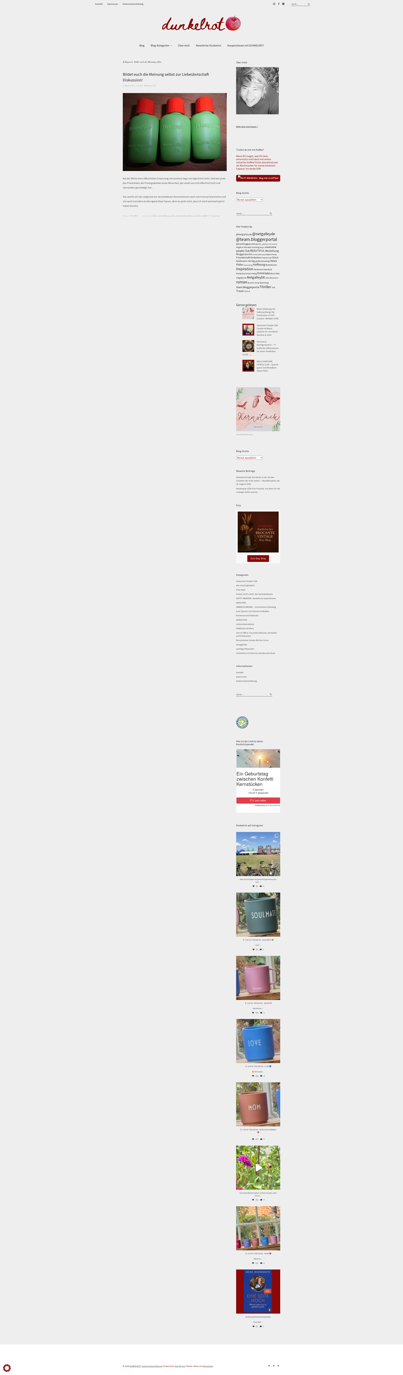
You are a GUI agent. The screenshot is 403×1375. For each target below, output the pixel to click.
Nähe (267, 278)
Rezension (274, 278)
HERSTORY (241, 602)
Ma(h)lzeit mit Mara (245, 628)
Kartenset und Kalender (247, 615)
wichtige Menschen (245, 648)
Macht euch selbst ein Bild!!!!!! (199, 216)
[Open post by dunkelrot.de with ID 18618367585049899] (258, 1041)
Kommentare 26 (150, 85)
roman (241, 282)
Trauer (240, 291)
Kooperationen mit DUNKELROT (245, 45)
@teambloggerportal (245, 244)
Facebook (278, 4)
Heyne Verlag (248, 265)
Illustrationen (271, 265)
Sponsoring (216, 216)
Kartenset (258, 269)
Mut (277, 273)
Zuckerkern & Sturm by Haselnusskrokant (255, 653)
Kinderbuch (241, 273)
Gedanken (256, 257)
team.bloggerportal (247, 287)
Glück (275, 257)
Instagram (274, 4)
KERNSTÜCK (241, 619)
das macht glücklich (245, 585)
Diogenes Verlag (270, 254)
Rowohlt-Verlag (253, 283)
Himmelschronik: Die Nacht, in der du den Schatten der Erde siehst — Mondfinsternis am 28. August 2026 (258, 480)
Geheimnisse (267, 258)
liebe (267, 273)
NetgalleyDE (256, 277)
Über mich (184, 45)
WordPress (180, 1366)
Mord (273, 273)
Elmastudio (208, 1366)
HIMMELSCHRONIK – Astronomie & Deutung (256, 607)
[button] (7, 1368)
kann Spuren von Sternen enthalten (252, 611)
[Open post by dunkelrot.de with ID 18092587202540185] (258, 1168)
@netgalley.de (244, 234)
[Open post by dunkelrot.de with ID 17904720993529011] (258, 1292)
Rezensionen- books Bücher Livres (252, 640)
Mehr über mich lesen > (247, 126)
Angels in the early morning (247, 247)
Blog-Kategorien (160, 45)
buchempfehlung (258, 254)
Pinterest (283, 4)
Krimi (260, 273)
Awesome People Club (246, 581)
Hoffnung (259, 264)
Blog (142, 45)
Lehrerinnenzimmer (245, 624)
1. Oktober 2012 (129, 85)
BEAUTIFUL (257, 251)
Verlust (247, 291)
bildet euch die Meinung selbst (164, 216)
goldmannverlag (262, 261)
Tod (273, 287)
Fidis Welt (133, 216)
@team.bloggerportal (256, 239)
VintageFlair (241, 644)
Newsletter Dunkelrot (208, 45)
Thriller (265, 287)
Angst (262, 247)
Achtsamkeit (272, 244)
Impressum (112, 4)
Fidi (141, 85)
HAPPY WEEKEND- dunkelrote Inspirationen (256, 598)
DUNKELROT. (135, 1366)
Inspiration (244, 268)
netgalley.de (241, 277)
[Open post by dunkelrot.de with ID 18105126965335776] (258, 915)
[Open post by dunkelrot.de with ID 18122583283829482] (258, 1104)
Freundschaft (243, 257)
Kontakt (99, 4)
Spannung (264, 282)
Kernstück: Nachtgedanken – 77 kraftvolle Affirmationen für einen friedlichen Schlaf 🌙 (260, 348)
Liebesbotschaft (181, 216)
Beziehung (272, 251)
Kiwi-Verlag (252, 273)
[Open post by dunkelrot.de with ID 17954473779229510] (258, 978)
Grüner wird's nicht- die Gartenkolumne (254, 594)
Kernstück (268, 269)
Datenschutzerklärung (133, 4)
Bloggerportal (244, 254)
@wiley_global (261, 244)
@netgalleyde (263, 233)
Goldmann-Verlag (245, 260)
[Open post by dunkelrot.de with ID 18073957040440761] (258, 854)
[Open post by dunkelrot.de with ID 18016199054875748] (258, 1228)
